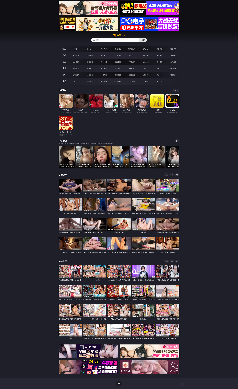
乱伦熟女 (160, 62)
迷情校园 (132, 75)
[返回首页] (182, 385)
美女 (166, 175)
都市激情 (76, 75)
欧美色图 (104, 68)
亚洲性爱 (76, 62)
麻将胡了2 (131, 49)
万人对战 (104, 49)
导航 (64, 81)
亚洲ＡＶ (76, 55)
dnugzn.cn (119, 35)
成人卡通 (104, 62)
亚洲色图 (90, 68)
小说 (64, 75)
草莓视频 (104, 81)
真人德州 (90, 49)
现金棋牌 (160, 49)
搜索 (143, 40)
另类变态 (173, 62)
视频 (64, 55)
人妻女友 (104, 75)
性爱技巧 (173, 75)
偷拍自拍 (90, 62)
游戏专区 (118, 49)
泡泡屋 (145, 81)
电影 (64, 62)
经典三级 (146, 62)
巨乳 (172, 175)
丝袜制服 (146, 55)
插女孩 (76, 81)
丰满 (166, 261)
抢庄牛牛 (173, 49)
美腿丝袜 (132, 68)
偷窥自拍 (76, 68)
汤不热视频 (118, 81)
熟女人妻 (132, 55)
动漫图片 (118, 68)
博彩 (64, 49)
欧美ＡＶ (104, 55)
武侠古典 (118, 75)
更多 (177, 175)
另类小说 (146, 75)
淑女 (172, 261)
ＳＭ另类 (173, 55)
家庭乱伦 (90, 75)
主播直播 (160, 55)
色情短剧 (160, 81)
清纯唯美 (146, 68)
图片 (64, 68)
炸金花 (145, 49)
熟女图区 (160, 68)
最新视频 (63, 174)
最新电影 (63, 260)
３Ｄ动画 (118, 55)
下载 (177, 141)
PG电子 (76, 49)
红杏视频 (132, 81)
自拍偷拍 (90, 55)
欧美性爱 (118, 62)
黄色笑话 (160, 75)
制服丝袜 (132, 62)
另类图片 (173, 68)
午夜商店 (90, 81)
